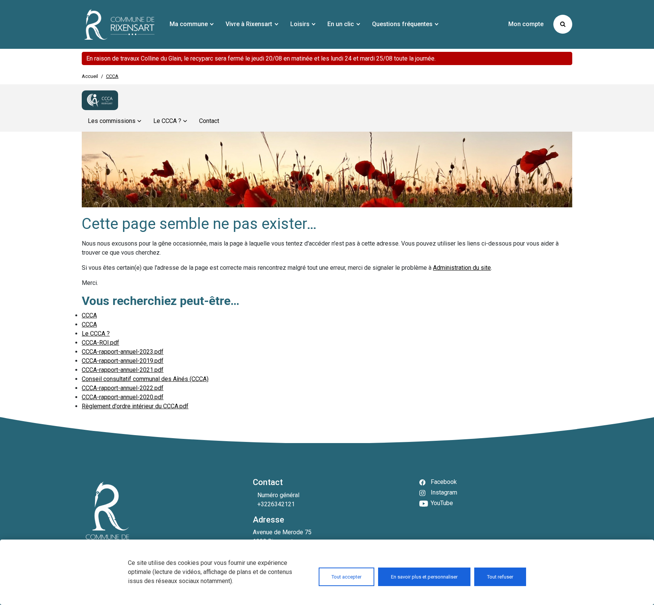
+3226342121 (276, 504)
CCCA (89, 315)
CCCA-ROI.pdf (100, 342)
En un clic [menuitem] (340, 24)
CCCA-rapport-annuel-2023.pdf (123, 351)
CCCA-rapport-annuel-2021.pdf (123, 369)
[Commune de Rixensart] (119, 24)
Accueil (90, 76)
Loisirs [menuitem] (300, 24)
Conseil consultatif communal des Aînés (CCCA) (145, 379)
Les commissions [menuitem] (111, 120)
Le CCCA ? (96, 333)
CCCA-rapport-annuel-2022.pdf (123, 388)
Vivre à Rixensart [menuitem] (249, 24)
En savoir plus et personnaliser (424, 577)
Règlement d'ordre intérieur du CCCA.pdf (135, 406)
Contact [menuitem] (209, 120)
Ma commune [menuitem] (189, 24)
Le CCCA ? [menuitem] (167, 120)
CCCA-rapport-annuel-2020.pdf (123, 397)
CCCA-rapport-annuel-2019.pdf (123, 360)
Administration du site (462, 267)
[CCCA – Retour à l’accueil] (100, 100)
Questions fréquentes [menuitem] (402, 24)
